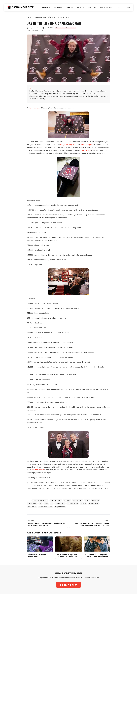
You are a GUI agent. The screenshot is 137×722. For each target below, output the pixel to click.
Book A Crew (68, 585)
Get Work (57, 8)
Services (70, 8)
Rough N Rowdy (60, 507)
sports (87, 500)
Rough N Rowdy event (68, 144)
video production (55, 500)
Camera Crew (32, 503)
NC (40, 503)
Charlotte (67, 500)
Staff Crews (92, 8)
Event (46, 503)
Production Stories (39, 17)
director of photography (40, 500)
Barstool (83, 503)
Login (128, 8)
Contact (119, 8)
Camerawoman (73, 503)
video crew (95, 500)
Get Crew (44, 8)
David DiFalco (85, 150)
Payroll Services (106, 8)
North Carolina (77, 500)
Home (29, 17)
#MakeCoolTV (60, 503)
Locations (80, 8)
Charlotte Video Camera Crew (58, 17)
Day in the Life (32, 507)
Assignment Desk (35, 28)
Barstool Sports (87, 144)
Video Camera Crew (45, 507)
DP (51, 503)
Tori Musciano (34, 108)
